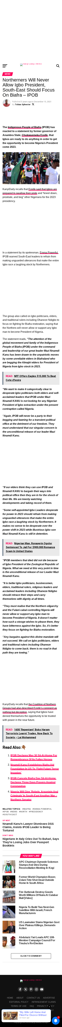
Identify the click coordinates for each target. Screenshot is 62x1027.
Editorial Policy (18, 1002)
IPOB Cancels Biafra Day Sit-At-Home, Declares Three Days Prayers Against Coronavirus (33, 782)
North (23, 812)
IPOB (6, 812)
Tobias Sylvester (23, 104)
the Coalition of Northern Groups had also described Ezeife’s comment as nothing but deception (30, 708)
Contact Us (33, 998)
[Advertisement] (31, 31)
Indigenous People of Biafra (24, 127)
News (14, 812)
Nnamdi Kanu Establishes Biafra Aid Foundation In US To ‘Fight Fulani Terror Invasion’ (34, 768)
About (20, 998)
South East (10, 815)
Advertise (49, 998)
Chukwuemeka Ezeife (35, 135)
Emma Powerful (43, 809)
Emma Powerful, (49, 252)
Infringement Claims (44, 1002)
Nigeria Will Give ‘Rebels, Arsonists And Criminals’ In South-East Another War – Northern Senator (34, 795)
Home (10, 998)
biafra (27, 809)
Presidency (36, 812)
